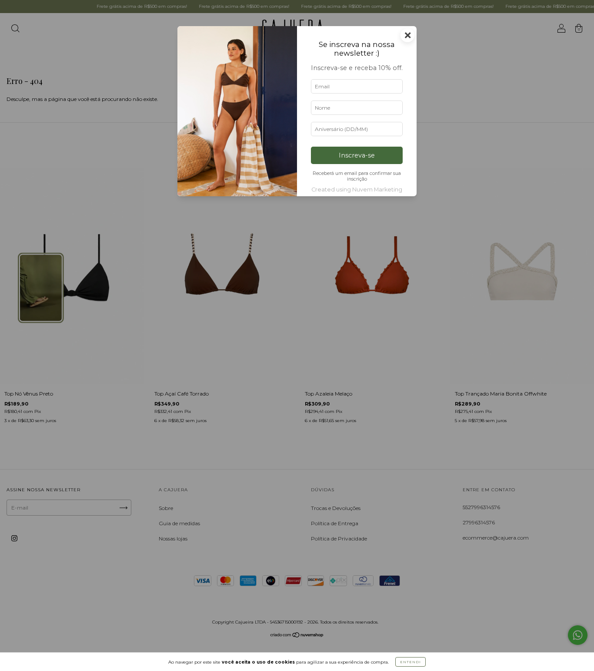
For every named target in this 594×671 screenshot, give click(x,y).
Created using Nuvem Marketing (356, 189)
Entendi (410, 662)
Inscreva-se (357, 155)
